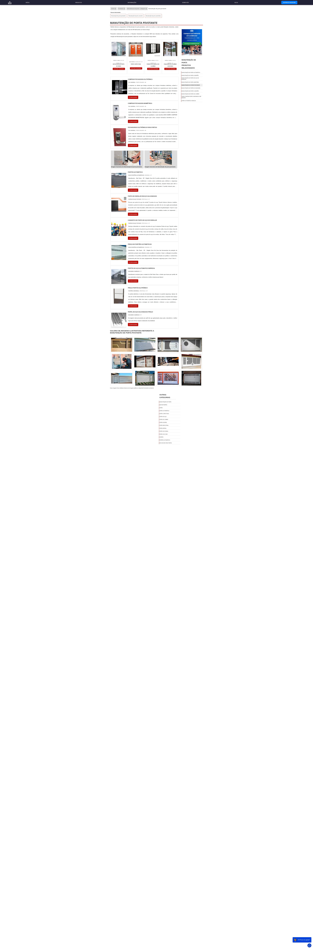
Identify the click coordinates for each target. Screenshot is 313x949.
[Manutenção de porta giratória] (191, 361)
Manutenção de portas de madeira (191, 88)
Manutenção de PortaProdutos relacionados (189, 64)
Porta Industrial (164, 425)
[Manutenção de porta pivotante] (127, 158)
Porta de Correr (164, 419)
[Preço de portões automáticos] (118, 258)
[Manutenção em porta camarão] (121, 361)
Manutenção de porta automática (153, 16)
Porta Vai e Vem (164, 434)
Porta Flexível (163, 422)
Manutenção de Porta (165, 402)
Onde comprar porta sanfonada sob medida (191, 97)
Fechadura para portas (166, 443)
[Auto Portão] (10, 2)
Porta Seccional (164, 431)
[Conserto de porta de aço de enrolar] (118, 234)
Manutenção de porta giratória (190, 82)
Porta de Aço (163, 416)
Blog (236, 2)
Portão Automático (165, 440)
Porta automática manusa (189, 100)
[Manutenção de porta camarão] (191, 344)
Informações (132, 2)
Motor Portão (163, 405)
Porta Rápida (163, 428)
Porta (161, 407)
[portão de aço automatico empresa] (118, 283)
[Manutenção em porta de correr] (144, 344)
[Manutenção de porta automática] (121, 378)
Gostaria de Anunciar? (289, 2)
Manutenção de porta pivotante (118, 16)
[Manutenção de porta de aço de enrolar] (168, 344)
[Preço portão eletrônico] (118, 302)
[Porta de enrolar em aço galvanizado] (118, 210)
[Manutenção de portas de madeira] (121, 344)
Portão (161, 437)
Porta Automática (164, 410)
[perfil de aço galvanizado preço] (118, 326)
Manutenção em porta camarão (190, 91)
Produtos (78, 2)
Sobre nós (185, 2)
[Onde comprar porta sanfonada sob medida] (144, 361)
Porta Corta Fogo (164, 413)
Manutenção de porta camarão (136, 16)
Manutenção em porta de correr (190, 94)
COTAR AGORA (119, 69)
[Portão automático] (118, 186)
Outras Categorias (164, 396)
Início (28, 2)
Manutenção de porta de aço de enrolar (190, 78)
